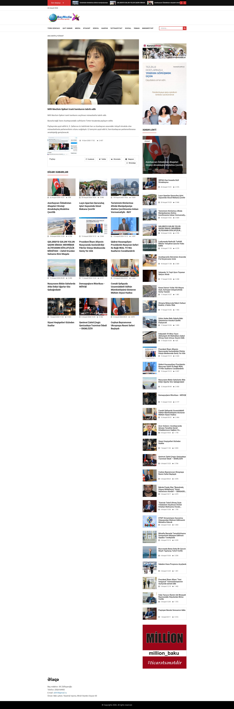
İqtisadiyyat (116, 28)
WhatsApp (132, 163)
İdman (137, 28)
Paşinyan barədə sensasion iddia (171, 610)
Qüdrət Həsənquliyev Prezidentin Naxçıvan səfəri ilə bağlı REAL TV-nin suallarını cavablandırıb (171, 366)
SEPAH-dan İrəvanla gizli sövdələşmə (168, 181)
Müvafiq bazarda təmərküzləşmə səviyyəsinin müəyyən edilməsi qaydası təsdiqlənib (172, 535)
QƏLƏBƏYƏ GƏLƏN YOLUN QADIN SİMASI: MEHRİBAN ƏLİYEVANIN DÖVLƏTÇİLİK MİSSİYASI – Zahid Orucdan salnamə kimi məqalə (61, 247)
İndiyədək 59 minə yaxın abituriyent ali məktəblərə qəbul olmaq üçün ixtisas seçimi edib (171, 336)
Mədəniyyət (147, 28)
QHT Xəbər (67, 28)
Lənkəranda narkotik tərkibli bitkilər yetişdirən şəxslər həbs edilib (171, 244)
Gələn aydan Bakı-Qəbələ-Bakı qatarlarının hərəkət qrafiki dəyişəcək (170, 320)
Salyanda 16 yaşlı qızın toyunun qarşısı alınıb (171, 273)
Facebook (90, 159)
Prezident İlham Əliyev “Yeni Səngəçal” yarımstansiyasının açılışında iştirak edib (170, 582)
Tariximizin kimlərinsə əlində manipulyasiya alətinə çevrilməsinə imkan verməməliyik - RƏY (172, 213)
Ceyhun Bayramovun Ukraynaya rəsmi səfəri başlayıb (123, 325)
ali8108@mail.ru (60, 693)
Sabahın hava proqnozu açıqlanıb (172, 564)
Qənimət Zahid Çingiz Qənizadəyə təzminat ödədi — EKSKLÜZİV (93, 325)
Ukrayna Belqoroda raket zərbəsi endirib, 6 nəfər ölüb (172, 304)
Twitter (103, 159)
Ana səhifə (52, 36)
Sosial (128, 28)
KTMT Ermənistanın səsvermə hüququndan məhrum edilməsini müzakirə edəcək (171, 520)
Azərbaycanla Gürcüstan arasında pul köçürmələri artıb (172, 258)
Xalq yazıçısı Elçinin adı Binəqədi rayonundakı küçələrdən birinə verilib (172, 597)
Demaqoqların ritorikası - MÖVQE (172, 395)
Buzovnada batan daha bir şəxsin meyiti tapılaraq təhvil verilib (172, 550)
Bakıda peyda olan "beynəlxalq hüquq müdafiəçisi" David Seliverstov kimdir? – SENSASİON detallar (172, 489)
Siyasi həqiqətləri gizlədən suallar (169, 442)
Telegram (130, 159)
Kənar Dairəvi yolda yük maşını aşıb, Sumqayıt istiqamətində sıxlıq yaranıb (171, 290)
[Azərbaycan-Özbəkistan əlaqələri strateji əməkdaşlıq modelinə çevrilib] (150, 3)
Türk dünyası (54, 28)
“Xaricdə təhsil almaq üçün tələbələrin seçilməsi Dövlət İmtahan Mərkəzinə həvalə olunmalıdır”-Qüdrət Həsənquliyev (172, 505)
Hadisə (104, 28)
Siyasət (86, 28)
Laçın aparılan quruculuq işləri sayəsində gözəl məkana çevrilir (91, 206)
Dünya (96, 28)
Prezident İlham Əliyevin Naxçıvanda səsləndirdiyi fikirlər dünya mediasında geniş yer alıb (171, 351)
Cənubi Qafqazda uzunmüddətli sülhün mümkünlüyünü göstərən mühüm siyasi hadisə (171, 413)
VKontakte (116, 159)
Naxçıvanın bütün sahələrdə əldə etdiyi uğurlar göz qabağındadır (61, 286)
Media (77, 28)
